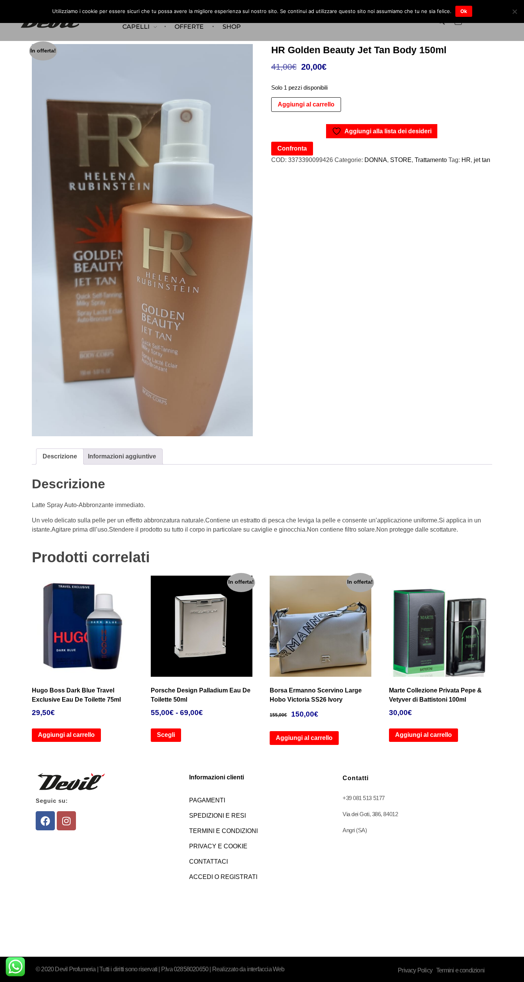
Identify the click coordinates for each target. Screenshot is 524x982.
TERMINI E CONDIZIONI (223, 831)
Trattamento (431, 160)
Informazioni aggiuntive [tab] (122, 456)
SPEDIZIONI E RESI (217, 815)
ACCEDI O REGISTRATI (223, 877)
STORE (401, 160)
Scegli (166, 735)
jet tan (482, 160)
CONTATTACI (208, 861)
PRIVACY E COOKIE (218, 846)
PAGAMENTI (207, 800)
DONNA (375, 160)
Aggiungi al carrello (306, 104)
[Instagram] (66, 820)
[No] (514, 11)
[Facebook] (45, 820)
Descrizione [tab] (60, 456)
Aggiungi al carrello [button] (66, 735)
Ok (463, 11)
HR (466, 160)
